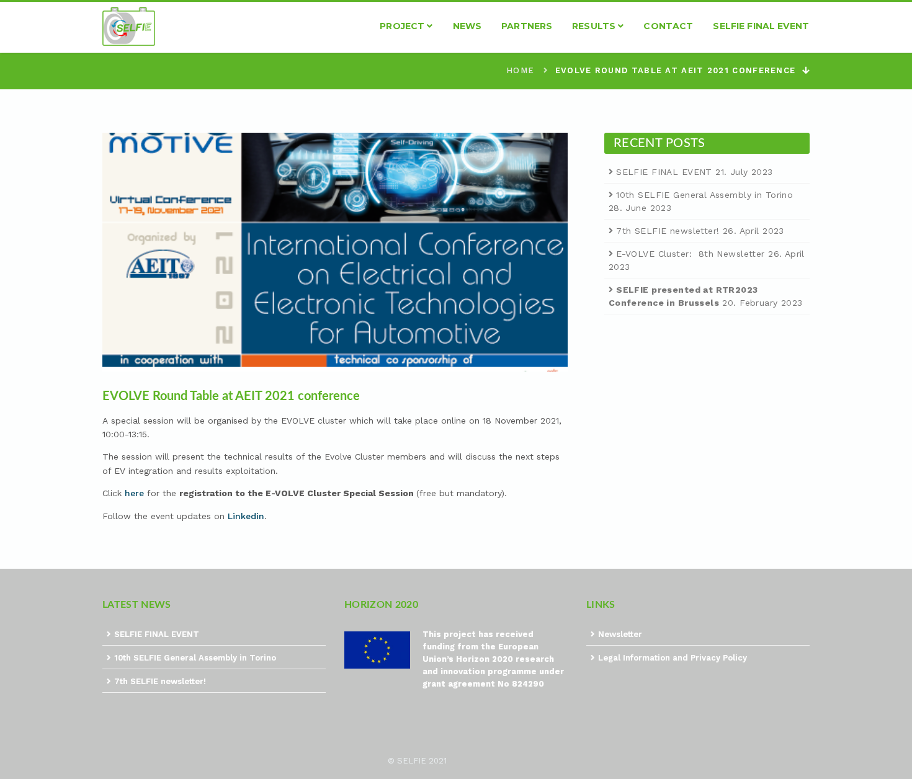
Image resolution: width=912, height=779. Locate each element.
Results (595, 26)
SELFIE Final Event (761, 26)
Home (520, 70)
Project (403, 26)
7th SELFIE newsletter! (667, 231)
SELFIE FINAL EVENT (664, 172)
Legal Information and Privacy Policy (672, 657)
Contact (668, 26)
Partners (526, 26)
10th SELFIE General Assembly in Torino (704, 195)
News (467, 26)
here (134, 493)
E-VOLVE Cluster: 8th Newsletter (690, 254)
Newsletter (620, 634)
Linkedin (246, 516)
